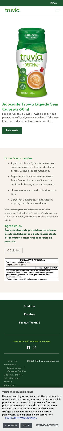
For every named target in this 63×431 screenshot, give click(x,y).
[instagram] (34, 348)
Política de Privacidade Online (21, 418)
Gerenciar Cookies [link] (16, 371)
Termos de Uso (14, 368)
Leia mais (12, 131)
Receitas (29, 314)
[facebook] (28, 348)
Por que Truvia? (29, 323)
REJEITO (26, 425)
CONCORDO (11, 425)
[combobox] (51, 3)
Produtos (29, 306)
